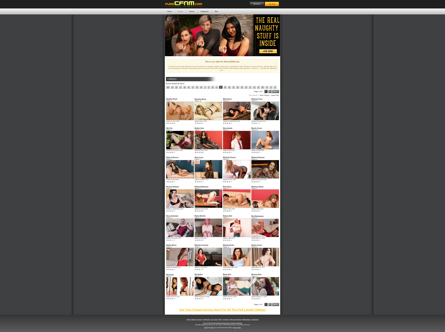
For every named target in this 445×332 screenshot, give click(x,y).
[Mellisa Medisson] (208, 198)
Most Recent (253, 95)
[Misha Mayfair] (208, 228)
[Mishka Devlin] (236, 257)
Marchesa (170, 274)
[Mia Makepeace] (265, 228)
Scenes (191, 11)
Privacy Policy (237, 327)
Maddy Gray (199, 128)
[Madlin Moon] (180, 257)
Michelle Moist (200, 99)
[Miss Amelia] (236, 140)
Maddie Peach (171, 99)
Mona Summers (172, 216)
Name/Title (275, 95)
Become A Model (236, 319)
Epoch (212, 327)
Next (283, 35)
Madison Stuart (257, 186)
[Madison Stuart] (265, 198)
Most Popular (265, 95)
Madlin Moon (171, 245)
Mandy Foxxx (256, 128)
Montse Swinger (172, 186)
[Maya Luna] (208, 169)
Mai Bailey (199, 274)
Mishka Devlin (228, 245)
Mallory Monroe (172, 157)
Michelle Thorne (229, 157)
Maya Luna (199, 157)
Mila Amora (227, 99)
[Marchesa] (180, 286)
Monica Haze (256, 274)
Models (180, 11)
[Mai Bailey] (208, 286)
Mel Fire (169, 128)
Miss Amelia (227, 128)
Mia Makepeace (257, 216)
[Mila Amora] (236, 111)
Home (169, 11)
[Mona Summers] (180, 228)
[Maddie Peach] (180, 111)
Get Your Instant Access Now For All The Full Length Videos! (222, 309)
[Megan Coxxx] (265, 257)
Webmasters (246, 319)
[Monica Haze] (265, 286)
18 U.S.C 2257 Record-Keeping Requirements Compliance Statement (222, 323)
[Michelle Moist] (208, 111)
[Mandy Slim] (236, 228)
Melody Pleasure (257, 157)
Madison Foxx (257, 99)
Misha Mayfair (200, 216)
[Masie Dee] (236, 286)
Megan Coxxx (256, 245)
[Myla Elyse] (236, 198)
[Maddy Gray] (208, 140)
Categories (204, 11)
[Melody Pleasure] (265, 169)
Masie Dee (227, 274)
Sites (216, 11)
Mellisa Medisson (201, 186)
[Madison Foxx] (265, 111)
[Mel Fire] (180, 140)
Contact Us (226, 319)
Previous (161, 35)
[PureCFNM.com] (184, 4)
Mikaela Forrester (201, 245)
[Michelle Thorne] (236, 169)
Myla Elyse (227, 186)
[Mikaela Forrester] (208, 257)
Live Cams (214, 319)
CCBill (205, 327)
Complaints (255, 319)
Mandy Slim (227, 216)
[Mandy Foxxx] (265, 140)
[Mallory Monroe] (180, 169)
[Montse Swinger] (180, 198)
